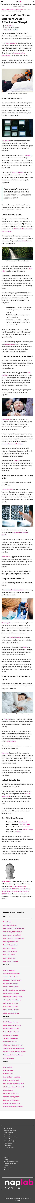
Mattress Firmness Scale (11, 1080)
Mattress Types (8, 1073)
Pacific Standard (9, 344)
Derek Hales (10, 25)
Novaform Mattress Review (12, 1025)
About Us (6, 1157)
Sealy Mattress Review (10, 1035)
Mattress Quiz (7, 1067)
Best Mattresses (8, 1132)
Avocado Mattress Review (11, 973)
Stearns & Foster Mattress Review (14, 1051)
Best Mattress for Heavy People (13, 938)
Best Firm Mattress (9, 955)
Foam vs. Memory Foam (11, 1097)
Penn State (7, 719)
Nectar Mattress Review (11, 1013)
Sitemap (6, 1165)
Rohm (19, 832)
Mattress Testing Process (11, 1161)
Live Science (6, 141)
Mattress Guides (8, 1134)
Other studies (6, 557)
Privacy (7, 1198)
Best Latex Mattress (9, 948)
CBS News (15, 889)
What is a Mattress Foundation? (13, 1087)
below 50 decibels (23, 241)
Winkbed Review (8, 1058)
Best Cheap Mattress (10, 951)
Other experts (6, 623)
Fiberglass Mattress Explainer (13, 1106)
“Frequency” (29, 155)
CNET (3, 894)
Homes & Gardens (13, 891)
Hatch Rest (26, 824)
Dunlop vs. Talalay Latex (11, 1093)
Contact (6, 1159)
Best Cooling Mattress (10, 945)
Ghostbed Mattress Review (12, 1000)
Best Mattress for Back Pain (12, 935)
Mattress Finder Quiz (9, 1141)
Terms (11, 1198)
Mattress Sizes (8, 1070)
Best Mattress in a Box (10, 961)
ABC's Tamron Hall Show (17, 886)
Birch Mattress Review (10, 983)
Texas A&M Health (17, 172)
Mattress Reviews (9, 970)
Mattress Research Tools (11, 1136)
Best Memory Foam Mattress (12, 932)
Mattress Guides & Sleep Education (14, 9)
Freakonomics (6, 889)
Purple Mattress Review (11, 1028)
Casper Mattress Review (11, 993)
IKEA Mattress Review (10, 1006)
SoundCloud (6, 796)
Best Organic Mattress (10, 941)
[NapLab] (18, 1)
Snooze (27, 827)
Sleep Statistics (8, 1090)
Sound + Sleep (28, 829)
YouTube (28, 794)
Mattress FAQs (8, 1139)
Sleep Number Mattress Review (13, 1048)
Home (3, 9)
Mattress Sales (8, 1145)
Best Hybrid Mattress (10, 925)
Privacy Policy (8, 1167)
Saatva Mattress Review (11, 1032)
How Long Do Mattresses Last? (13, 1083)
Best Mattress (7, 922)
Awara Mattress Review (11, 977)
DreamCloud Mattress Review (13, 996)
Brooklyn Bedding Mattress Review (14, 990)
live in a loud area (11, 43)
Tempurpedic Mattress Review (13, 1055)
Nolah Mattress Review (10, 1022)
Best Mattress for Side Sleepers (13, 928)
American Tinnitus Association (14, 590)
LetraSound (23, 822)
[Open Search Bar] (33, 1)
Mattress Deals (8, 1143)
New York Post (24, 891)
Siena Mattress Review (10, 1042)
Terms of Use (7, 1170)
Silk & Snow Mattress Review (12, 1045)
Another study (6, 419)
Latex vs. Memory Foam (11, 1100)
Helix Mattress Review (10, 1003)
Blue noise (5, 753)
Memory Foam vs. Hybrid (11, 1103)
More (9, 894)
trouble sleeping (14, 637)
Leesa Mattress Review (10, 1010)
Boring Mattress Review (11, 987)
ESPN (22, 889)
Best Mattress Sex (9, 958)
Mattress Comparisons (10, 1130)
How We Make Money (10, 1163)
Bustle (25, 647)
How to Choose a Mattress (12, 1077)
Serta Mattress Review (10, 1038)
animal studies (8, 489)
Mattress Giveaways (9, 1147)
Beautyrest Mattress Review (12, 980)
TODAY (16, 461)
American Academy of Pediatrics (12, 444)
